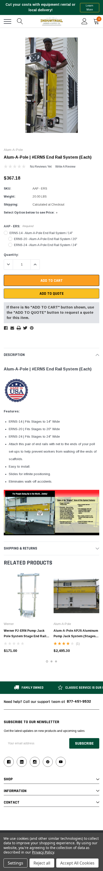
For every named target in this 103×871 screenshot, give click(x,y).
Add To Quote (52, 293)
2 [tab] (51, 661)
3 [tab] (56, 661)
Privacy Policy (43, 852)
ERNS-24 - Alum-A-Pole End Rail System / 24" (45, 245)
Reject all (42, 863)
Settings (15, 863)
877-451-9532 (79, 701)
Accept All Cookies (77, 863)
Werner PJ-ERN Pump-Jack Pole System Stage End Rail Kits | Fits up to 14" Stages (25, 636)
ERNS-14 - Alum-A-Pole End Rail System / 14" (41, 233)
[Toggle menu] (7, 21)
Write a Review (65, 166)
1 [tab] (47, 661)
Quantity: (11, 255)
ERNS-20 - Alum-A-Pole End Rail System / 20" (45, 239)
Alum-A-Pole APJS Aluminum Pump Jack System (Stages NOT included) (76, 636)
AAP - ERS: (18, 226)
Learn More (89, 7)
